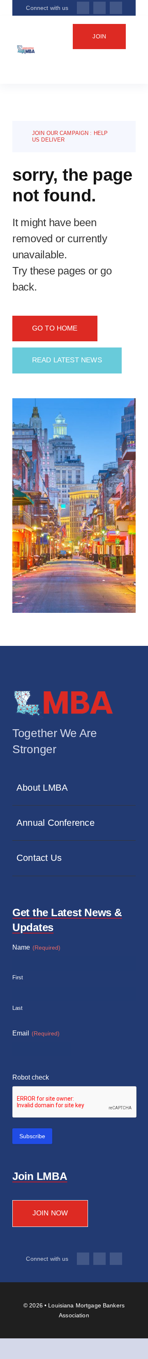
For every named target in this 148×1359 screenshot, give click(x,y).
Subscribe (32, 1136)
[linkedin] (116, 8)
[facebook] (83, 8)
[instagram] (99, 8)
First (17, 977)
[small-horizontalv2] (25, 49)
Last (17, 1008)
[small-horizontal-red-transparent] (63, 691)
